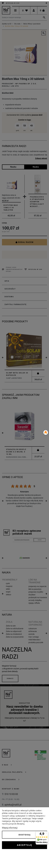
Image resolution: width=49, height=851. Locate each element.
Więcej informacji (10, 827)
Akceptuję (24, 845)
